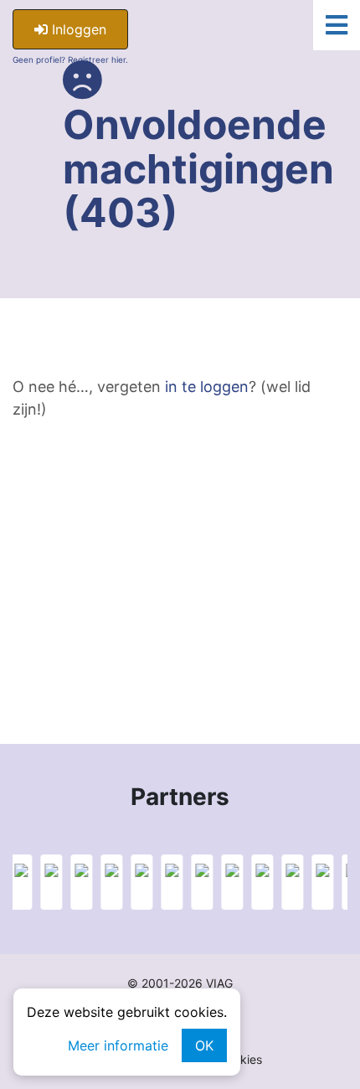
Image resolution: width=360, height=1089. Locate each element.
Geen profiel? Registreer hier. (70, 59)
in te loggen (207, 386)
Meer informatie (118, 1045)
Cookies (240, 1059)
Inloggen (77, 29)
